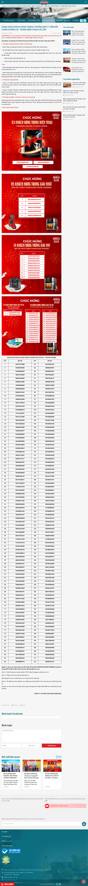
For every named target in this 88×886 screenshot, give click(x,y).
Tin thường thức (34, 20)
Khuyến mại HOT (8, 20)
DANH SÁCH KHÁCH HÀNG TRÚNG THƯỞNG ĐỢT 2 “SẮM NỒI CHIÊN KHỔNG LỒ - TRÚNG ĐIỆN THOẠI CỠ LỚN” (46, 6)
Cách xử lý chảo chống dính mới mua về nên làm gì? (79, 84)
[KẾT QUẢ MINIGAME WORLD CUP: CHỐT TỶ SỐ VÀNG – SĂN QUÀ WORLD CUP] (50, 766)
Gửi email (15, 705)
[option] (9, 20)
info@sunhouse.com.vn (10, 877)
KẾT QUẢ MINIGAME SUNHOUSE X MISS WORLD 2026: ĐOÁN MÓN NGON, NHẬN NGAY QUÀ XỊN (78, 33)
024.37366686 (29, 872)
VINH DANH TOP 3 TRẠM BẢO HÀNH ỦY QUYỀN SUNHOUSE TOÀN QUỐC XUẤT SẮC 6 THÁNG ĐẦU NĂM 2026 (79, 70)
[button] (81, 20)
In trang (23, 705)
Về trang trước (6, 705)
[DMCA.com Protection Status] (6, 864)
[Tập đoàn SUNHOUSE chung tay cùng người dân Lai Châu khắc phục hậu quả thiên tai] (29, 766)
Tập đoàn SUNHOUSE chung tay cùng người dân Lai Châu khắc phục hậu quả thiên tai (79, 60)
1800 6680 (16, 874)
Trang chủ (4, 6)
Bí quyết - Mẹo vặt (63, 20)
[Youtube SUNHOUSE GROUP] (59, 885)
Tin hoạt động (11, 6)
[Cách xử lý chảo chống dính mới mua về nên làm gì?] (67, 85)
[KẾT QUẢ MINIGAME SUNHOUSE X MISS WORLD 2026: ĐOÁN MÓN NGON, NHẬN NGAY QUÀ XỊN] (66, 32)
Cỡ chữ (54, 33)
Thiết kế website (27, 882)
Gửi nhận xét (52, 745)
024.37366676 (20, 872)
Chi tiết (3, 786)
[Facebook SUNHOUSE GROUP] (57, 885)
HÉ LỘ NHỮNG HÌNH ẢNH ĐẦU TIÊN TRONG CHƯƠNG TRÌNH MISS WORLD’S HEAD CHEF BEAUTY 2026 (8, 778)
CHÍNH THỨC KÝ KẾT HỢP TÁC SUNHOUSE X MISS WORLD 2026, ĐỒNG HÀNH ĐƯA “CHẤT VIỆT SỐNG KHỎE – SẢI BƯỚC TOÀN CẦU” (78, 42)
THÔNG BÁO (21, 20)
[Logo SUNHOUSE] (44, 4)
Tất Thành (37, 882)
